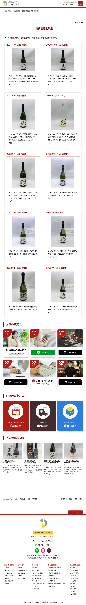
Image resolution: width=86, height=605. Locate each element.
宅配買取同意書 (36, 578)
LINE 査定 (44, 352)
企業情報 (34, 567)
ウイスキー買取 (74, 570)
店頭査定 (7, 567)
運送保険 (50, 575)
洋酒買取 (72, 591)
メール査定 (71, 352)
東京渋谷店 (21, 573)
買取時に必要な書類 (54, 573)
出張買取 (7, 583)
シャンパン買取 (74, 578)
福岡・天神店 (21, 578)
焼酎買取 (72, 583)
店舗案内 (21, 565)
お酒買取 (72, 567)
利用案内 (34, 565)
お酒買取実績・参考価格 (55, 567)
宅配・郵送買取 (9, 580)
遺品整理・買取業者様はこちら (56, 583)
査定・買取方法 (9, 565)
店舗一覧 (71, 382)
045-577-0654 (45, 380)
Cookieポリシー (37, 586)
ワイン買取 (73, 575)
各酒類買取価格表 (75, 565)
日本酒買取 (73, 580)
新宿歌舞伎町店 (22, 570)
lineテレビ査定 (9, 575)
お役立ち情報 (52, 565)
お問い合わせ (36, 580)
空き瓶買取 (73, 588)
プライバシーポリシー (38, 583)
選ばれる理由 (52, 586)
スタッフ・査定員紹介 (37, 573)
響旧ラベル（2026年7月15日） (71, 499)
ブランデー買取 (74, 573)
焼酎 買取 (17, 11)
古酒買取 (72, 586)
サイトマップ (35, 588)
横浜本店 (20, 567)
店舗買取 (7, 578)
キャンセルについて (53, 578)
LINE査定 (7, 570)
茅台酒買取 (73, 594)
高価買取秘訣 (52, 570)
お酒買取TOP (7, 11)
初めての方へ (36, 570)
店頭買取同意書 (36, 575)
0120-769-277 (17, 350)
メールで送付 (17, 382)
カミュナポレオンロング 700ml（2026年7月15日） (21, 499)
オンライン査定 (9, 573)
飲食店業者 (51, 580)
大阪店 (20, 575)
